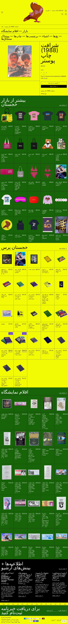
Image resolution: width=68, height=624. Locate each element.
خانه (2, 26)
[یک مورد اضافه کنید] (46, 73)
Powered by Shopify (5, 619)
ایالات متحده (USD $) (57, 10)
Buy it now (53, 86)
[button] (62, 14)
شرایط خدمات (16, 620)
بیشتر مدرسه (62, 568)
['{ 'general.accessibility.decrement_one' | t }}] (41, 73)
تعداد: (42, 69)
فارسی (48, 10)
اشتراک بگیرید (61, 610)
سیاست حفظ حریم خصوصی (6, 620)
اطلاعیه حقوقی (14, 622)
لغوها (19, 622)
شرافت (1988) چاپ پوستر (11, 26)
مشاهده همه (62, 105)
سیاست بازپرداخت (14, 619)
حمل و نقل (3, 622)
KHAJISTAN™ (8, 617)
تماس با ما (8, 622)
